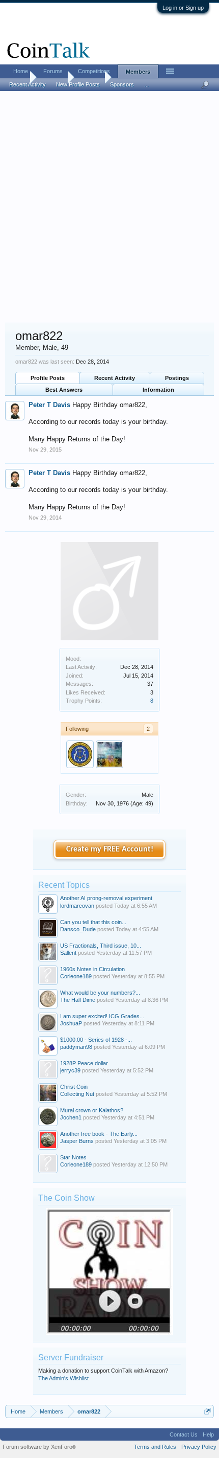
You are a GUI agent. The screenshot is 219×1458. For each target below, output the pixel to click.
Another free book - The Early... (99, 1134)
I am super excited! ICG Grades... (102, 1016)
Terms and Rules (155, 1447)
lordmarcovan (77, 906)
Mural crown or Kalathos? (91, 1110)
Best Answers (64, 390)
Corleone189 (76, 976)
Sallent (68, 953)
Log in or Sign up (183, 8)
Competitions (94, 71)
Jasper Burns (77, 1141)
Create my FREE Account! (109, 849)
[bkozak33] (109, 754)
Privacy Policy (198, 1447)
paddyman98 (76, 1047)
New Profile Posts (78, 84)
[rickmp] (80, 754)
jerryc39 (70, 1070)
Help (208, 1434)
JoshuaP (71, 1023)
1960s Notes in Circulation (92, 969)
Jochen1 (70, 1117)
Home (20, 71)
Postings (177, 378)
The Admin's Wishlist (63, 1378)
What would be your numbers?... (100, 993)
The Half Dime (77, 1000)
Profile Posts (48, 378)
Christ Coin (74, 1087)
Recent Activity (114, 378)
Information (158, 390)
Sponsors (122, 84)
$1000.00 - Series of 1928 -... (96, 1040)
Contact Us (184, 1434)
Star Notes (73, 1157)
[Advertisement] (109, 208)
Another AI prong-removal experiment (106, 898)
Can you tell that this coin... (93, 922)
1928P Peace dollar (84, 1063)
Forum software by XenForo (39, 1447)
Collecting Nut (77, 1094)
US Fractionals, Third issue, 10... (100, 946)
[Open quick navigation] (207, 1411)
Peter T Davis (49, 405)
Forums (53, 71)
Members (138, 72)
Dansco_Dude (78, 929)
